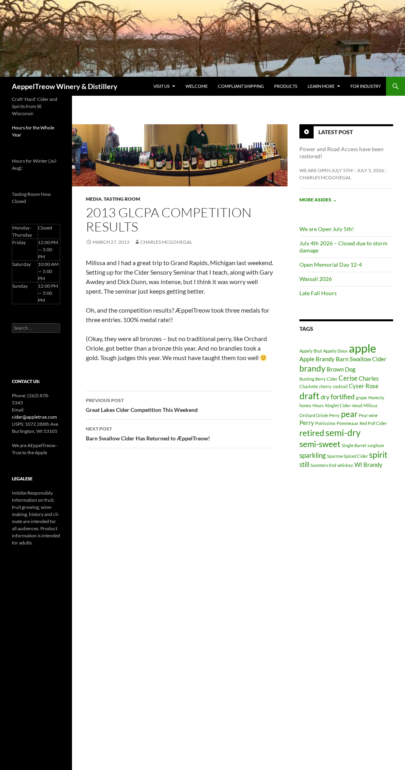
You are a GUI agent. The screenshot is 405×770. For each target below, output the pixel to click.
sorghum (375, 445)
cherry (325, 386)
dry (325, 397)
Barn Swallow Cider (361, 359)
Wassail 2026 (315, 278)
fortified (343, 397)
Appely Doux (335, 350)
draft (309, 396)
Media (94, 199)
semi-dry (343, 432)
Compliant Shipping (241, 86)
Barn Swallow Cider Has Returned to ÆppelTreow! (148, 434)
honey (305, 405)
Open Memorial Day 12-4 (330, 264)
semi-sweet (320, 444)
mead (357, 405)
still (304, 464)
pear (349, 414)
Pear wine (368, 415)
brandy (312, 368)
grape (361, 397)
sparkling (312, 455)
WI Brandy (368, 464)
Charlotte (308, 386)
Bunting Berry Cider (318, 378)
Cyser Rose (364, 386)
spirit (378, 454)
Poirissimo (325, 423)
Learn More (321, 86)
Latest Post (335, 132)
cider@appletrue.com (34, 417)
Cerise (348, 378)
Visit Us (161, 86)
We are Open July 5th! (326, 170)
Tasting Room (122, 199)
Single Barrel (354, 445)
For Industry (365, 86)
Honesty (376, 397)
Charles (369, 378)
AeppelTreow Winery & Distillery (64, 86)
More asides (318, 200)
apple (362, 348)
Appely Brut (310, 350)
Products (285, 86)
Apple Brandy (317, 359)
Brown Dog (341, 369)
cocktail (340, 386)
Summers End (323, 465)
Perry (306, 422)
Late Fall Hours (318, 293)
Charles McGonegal (166, 242)
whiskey (345, 465)
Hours (318, 405)
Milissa (370, 405)
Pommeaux (347, 423)
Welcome (196, 86)
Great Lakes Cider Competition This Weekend (142, 405)
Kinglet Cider (337, 405)
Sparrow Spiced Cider (347, 456)
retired (311, 433)
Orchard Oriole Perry (319, 415)
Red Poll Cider (373, 423)
